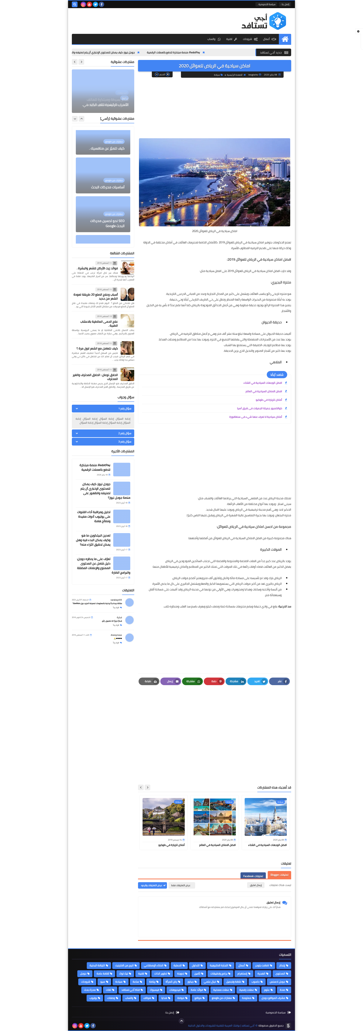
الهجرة (261, 973)
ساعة (136, 981)
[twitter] (95, 4)
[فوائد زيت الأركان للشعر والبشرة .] (127, 267)
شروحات (247, 38)
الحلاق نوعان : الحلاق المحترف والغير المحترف (95, 377)
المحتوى (280, 973)
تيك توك (123, 973)
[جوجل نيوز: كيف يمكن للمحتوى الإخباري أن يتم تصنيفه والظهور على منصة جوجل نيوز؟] (121, 488)
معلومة (246, 997)
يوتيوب (93, 997)
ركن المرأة (171, 981)
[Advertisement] (214, 108)
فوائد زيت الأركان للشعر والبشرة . (97, 268)
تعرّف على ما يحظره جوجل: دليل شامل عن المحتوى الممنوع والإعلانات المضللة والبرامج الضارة (103, 565)
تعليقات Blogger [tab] (279, 874)
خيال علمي (210, 981)
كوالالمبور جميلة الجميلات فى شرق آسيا (259, 408)
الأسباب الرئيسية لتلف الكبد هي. (105, 105)
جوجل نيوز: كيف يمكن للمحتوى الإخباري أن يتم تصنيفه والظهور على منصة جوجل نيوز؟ (118, 52)
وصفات (111, 997)
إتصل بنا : (285, 4)
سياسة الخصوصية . (266, 4)
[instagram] (83, 4)
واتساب (211, 38)
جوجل (83, 973)
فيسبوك (154, 989)
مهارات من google (222, 997)
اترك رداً (116, 607)
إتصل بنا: (169, 1013)
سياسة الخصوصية (276, 1013)
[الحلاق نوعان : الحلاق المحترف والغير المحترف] (127, 374)
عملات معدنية (221, 989)
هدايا (164, 997)
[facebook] (101, 4)
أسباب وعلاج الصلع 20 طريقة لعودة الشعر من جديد (96, 296)
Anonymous (116, 635)
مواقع (198, 997)
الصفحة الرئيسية (234, 75)
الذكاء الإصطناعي (153, 965)
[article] (103, 91)
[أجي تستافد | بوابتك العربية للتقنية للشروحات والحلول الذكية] (263, 21)
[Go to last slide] (147, 787)
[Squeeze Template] (288, 1026)
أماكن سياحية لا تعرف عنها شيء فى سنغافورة (255, 416)
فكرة (119, 617)
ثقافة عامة (103, 973)
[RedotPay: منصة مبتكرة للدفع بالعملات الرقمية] (121, 469)
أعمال (266, 38)
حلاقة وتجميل (233, 981)
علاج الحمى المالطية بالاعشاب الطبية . (99, 323)
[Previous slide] (81, 62)
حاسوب (255, 981)
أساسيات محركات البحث (108, 160)
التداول (196, 965)
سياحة (217, 75)
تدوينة (180, 973)
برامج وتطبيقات (218, 973)
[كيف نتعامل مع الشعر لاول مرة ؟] (127, 348)
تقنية (229, 38)
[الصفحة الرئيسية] (285, 39)
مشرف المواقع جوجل (273, 997)
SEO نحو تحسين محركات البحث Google (107, 196)
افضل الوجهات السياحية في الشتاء (263, 382)
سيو (102, 981)
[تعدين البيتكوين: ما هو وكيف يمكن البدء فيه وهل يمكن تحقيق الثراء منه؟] (121, 540)
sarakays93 (116, 600)
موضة (180, 997)
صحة (282, 989)
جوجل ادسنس (277, 981)
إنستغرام (242, 973)
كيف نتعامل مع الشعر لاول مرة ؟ (97, 348)
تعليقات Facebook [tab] (253, 876)
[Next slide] (141, 787)
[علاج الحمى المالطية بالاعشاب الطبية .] (127, 321)
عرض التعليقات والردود (151, 885)
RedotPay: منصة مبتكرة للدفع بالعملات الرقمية (204, 52)
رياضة (152, 981)
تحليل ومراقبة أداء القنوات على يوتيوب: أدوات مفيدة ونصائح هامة (93, 516)
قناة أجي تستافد (130, 989)
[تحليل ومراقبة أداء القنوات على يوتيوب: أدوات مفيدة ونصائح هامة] (121, 516)
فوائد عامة (197, 989)
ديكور (190, 981)
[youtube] (89, 4)
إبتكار (282, 965)
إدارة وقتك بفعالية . (111, 237)
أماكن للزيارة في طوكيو (269, 399)
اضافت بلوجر (262, 965)
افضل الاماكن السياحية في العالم (264, 391)
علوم (267, 989)
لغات (108, 989)
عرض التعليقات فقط (180, 885)
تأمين (197, 973)
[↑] (181, 1021)
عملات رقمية (246, 989)
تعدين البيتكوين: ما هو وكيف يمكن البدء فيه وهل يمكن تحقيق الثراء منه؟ (93, 540)
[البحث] (75, 4)
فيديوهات (175, 989)
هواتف (147, 997)
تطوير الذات (160, 973)
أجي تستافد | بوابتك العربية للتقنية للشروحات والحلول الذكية (221, 1026)
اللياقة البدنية (97, 965)
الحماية (178, 965)
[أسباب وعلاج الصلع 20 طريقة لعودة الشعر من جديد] (127, 294)
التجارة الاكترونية (219, 965)
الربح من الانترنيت (124, 965)
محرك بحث (90, 989)
